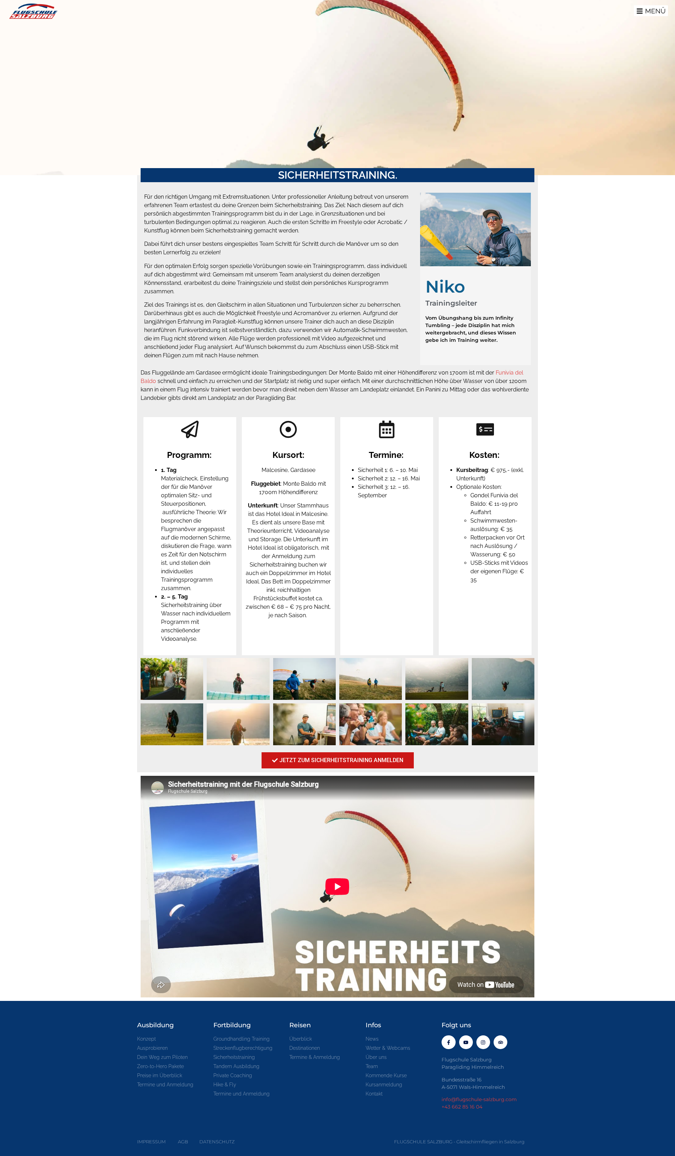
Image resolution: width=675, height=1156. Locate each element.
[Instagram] (483, 1042)
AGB (183, 1141)
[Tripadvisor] (500, 1042)
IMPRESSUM (151, 1141)
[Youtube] (466, 1042)
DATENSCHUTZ (216, 1141)
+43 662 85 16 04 (462, 1107)
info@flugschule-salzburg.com (479, 1099)
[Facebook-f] (448, 1042)
